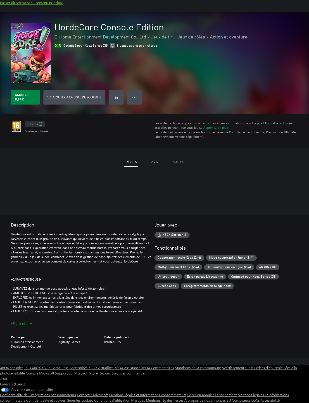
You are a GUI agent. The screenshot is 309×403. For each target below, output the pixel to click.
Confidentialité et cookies (46, 400)
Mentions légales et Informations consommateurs (147, 394)
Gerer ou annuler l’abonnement (212, 394)
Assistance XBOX (137, 367)
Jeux (3, 378)
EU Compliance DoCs (243, 400)
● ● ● (134, 97)
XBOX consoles (11, 367)
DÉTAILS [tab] (131, 162)
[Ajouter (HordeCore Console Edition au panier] (116, 97)
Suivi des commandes (129, 373)
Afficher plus (19, 323)
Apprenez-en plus (215, 127)
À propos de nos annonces (205, 400)
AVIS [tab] (154, 162)
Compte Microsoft (40, 373)
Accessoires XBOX (83, 367)
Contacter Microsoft (92, 394)
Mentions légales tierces (164, 400)
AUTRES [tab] (178, 162)
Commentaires (162, 367)
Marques (138, 400)
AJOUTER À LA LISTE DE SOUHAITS (76, 97)
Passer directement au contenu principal (31, 2)
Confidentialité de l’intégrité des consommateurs (38, 394)
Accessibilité (270, 400)
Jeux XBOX (33, 367)
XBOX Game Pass (55, 367)
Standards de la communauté (198, 367)
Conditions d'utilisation (112, 400)
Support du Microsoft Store (76, 373)
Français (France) (13, 384)
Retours (105, 373)
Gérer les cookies (80, 400)
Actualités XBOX (111, 367)
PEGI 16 (33, 124)
